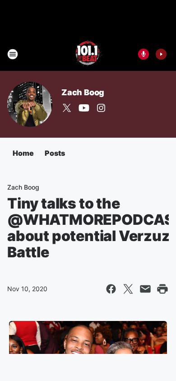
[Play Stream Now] (161, 54)
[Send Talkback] (143, 54)
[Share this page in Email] (145, 289)
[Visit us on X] (66, 107)
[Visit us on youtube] (84, 107)
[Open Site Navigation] (12, 54)
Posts (55, 153)
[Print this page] (162, 289)
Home (23, 153)
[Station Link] (88, 54)
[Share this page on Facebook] (111, 289)
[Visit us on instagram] (101, 107)
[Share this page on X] (128, 289)
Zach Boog (82, 92)
